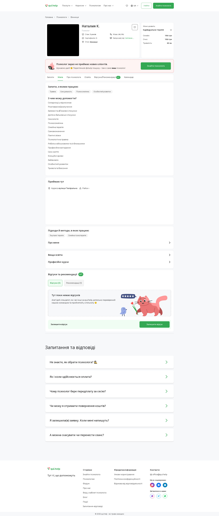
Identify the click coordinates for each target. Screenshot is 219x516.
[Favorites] (127, 6)
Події (85, 502)
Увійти (146, 6)
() (55, 283)
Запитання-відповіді (93, 506)
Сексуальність (66, 92)
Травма (53, 92)
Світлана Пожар (130, 38)
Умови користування (124, 474)
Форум (86, 484)
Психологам (89, 479)
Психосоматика (82, 92)
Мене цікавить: (149, 26)
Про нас (87, 488)
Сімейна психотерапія (77, 235)
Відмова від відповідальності (128, 484)
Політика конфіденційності (127, 479)
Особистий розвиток (102, 92)
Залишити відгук (155, 324)
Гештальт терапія (57, 235)
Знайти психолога (163, 6)
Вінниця (75, 17)
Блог (85, 497)
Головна (49, 17)
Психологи (61, 17)
